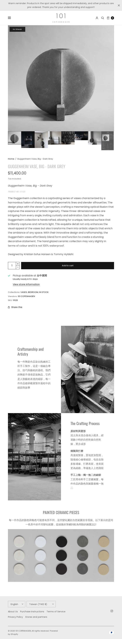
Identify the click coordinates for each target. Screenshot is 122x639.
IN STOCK (44, 292)
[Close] (119, 5)
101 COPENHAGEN (26, 296)
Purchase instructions (32, 611)
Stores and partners (36, 617)
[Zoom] (61, 78)
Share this (16, 307)
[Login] (97, 18)
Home (11, 158)
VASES (23, 292)
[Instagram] (111, 611)
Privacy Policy (15, 617)
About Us (13, 611)
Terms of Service (56, 611)
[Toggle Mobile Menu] (11, 17)
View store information (26, 284)
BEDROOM (33, 292)
